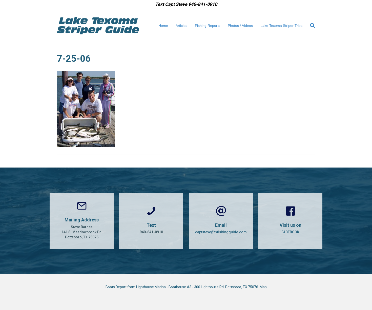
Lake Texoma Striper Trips (281, 26)
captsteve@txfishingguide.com (221, 232)
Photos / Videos (240, 26)
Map (263, 287)
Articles (181, 26)
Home (163, 26)
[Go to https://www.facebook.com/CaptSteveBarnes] (290, 221)
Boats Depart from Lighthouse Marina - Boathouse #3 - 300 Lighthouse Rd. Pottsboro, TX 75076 (183, 287)
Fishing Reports (207, 26)
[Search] (310, 25)
